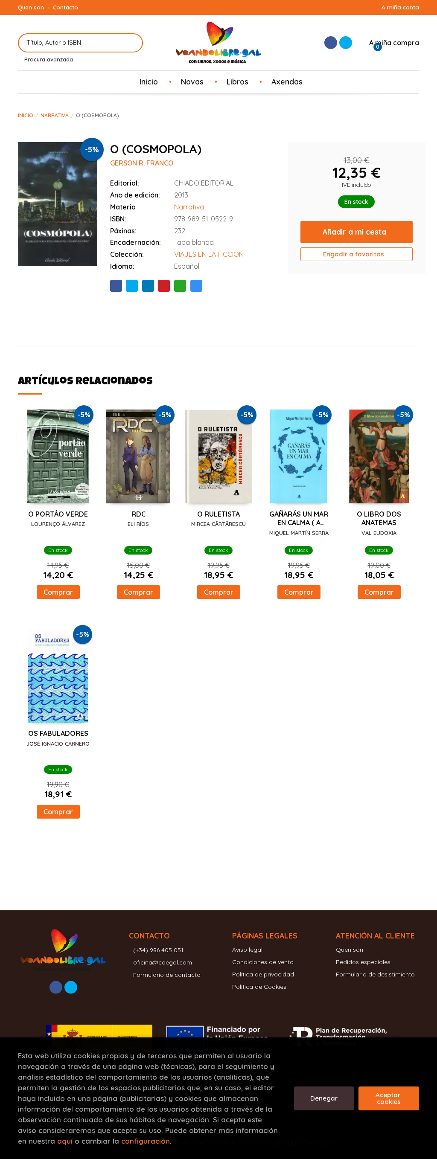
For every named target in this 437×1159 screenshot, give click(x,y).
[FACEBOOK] (330, 42)
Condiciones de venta (263, 962)
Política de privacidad (263, 974)
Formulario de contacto (167, 975)
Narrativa (55, 115)
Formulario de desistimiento (375, 974)
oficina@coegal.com (162, 962)
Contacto (65, 7)
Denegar (324, 1098)
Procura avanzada (48, 59)
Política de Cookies (259, 987)
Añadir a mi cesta (354, 231)
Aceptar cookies (389, 1098)
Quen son (31, 7)
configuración (145, 1140)
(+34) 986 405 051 (158, 950)
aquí (65, 1140)
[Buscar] (131, 42)
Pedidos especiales (363, 962)
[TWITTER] (345, 42)
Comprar (58, 592)
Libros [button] (237, 81)
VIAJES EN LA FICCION (209, 254)
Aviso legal (247, 949)
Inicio (25, 115)
